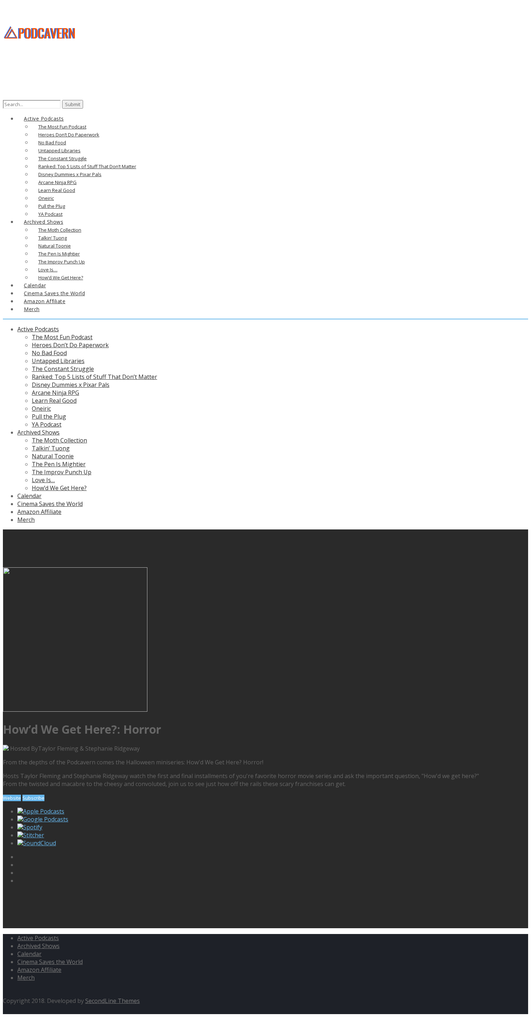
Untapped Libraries (58, 361)
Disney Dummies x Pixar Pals (70, 385)
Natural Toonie (53, 456)
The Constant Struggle (63, 369)
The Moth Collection (59, 440)
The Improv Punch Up (61, 472)
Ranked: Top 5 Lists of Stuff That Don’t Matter (94, 377)
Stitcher (33, 835)
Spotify (32, 827)
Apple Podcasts (43, 811)
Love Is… (43, 480)
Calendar (29, 496)
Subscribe (33, 798)
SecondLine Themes (112, 1001)
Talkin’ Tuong (51, 448)
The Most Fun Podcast (62, 337)
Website (12, 798)
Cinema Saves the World (50, 504)
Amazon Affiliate (39, 512)
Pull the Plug (49, 416)
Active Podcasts (38, 329)
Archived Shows (38, 432)
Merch (32, 309)
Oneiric (41, 409)
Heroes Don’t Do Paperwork (70, 345)
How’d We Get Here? (59, 488)
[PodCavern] (40, 50)
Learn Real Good (54, 401)
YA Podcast (46, 424)
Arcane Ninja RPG (55, 393)
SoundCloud (39, 843)
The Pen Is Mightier (59, 464)
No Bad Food (49, 353)
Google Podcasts (45, 819)
